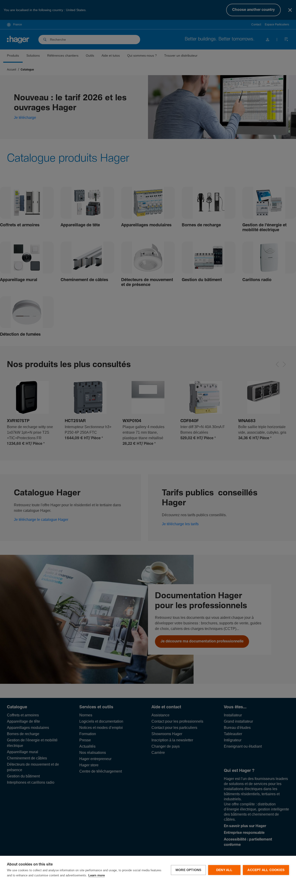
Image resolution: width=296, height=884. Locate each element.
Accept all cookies (265, 870)
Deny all (224, 870)
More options (188, 870)
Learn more (96, 875)
